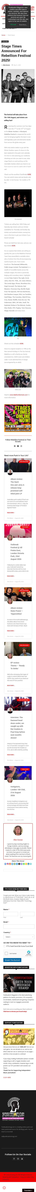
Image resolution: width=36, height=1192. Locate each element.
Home (4, 19)
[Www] (14, 446)
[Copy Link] (26, 864)
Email (6, 922)
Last (21, 917)
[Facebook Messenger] (12, 864)
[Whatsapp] (24, 864)
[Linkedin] (28, 864)
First (4, 917)
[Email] (15, 864)
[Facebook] (18, 446)
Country (7, 932)
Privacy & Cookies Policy (27, 1177)
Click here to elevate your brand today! (15, 1011)
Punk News (11, 35)
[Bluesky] (17, 864)
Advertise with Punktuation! (11, 1177)
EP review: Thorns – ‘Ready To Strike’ (18, 666)
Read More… (23, 24)
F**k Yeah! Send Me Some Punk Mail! (19, 946)
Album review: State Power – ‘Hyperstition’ (17, 611)
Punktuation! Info (8, 28)
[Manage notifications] (4, 1187)
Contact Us (6, 1179)
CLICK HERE (7, 1077)
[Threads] (19, 864)
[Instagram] (21, 446)
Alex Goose (6, 65)
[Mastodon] (21, 864)
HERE (29, 174)
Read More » (11, 512)
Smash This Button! (12, 960)
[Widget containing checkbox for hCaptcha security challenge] (17, 953)
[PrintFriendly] (31, 864)
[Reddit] (10, 864)
